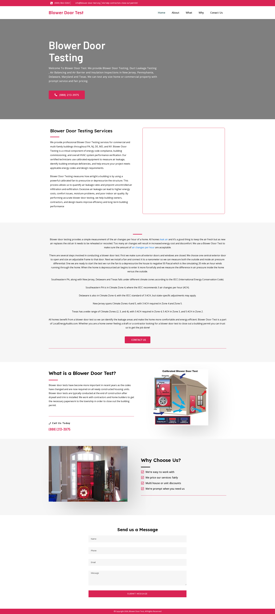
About (175, 12)
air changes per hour (143, 247)
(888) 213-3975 (59, 429)
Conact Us (216, 12)
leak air (164, 239)
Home (161, 12)
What (189, 12)
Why (201, 12)
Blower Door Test (66, 12)
